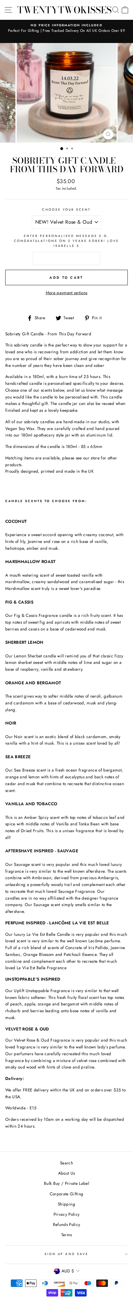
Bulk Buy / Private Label (66, 1183)
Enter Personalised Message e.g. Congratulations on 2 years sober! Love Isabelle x (66, 241)
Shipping (66, 1204)
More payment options (67, 293)
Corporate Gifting (67, 1194)
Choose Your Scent (66, 209)
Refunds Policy (66, 1224)
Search (66, 1163)
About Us (66, 1173)
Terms (66, 1235)
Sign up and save (66, 1254)
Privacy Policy (67, 1214)
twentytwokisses (64, 10)
